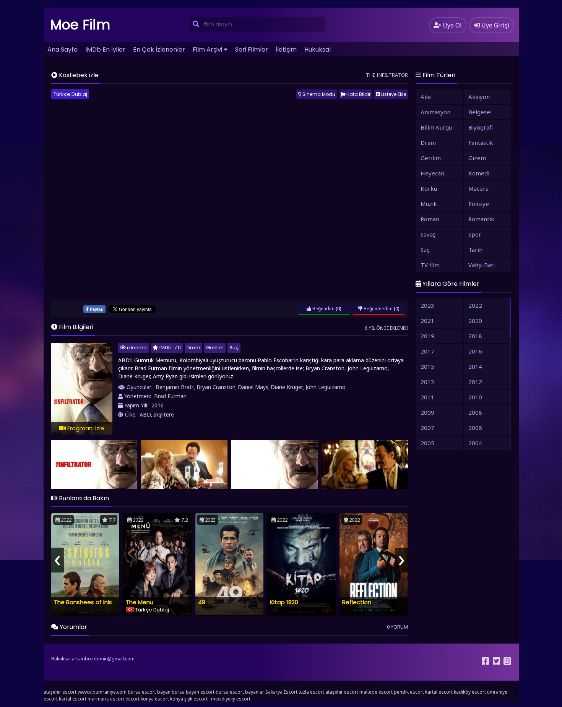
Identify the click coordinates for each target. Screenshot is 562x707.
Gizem (477, 158)
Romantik (481, 219)
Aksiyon (479, 97)
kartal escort (439, 692)
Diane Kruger (287, 387)
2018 (475, 336)
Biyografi (480, 127)
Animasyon (435, 112)
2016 (157, 405)
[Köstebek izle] (94, 464)
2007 (427, 427)
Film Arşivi (207, 49)
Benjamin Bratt (175, 387)
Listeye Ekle (393, 94)
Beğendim (323, 308)
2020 (475, 320)
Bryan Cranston (216, 387)
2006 (475, 427)
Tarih (475, 249)
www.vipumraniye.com (102, 692)
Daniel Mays (253, 387)
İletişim (286, 49)
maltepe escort (376, 692)
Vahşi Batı (481, 265)
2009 (427, 412)
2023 (427, 305)
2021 (427, 320)
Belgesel (480, 112)
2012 (475, 382)
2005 (427, 443)
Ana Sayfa (62, 49)
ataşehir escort (60, 692)
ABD (145, 414)
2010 (475, 397)
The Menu (139, 602)
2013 (427, 382)
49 (201, 602)
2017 (427, 351)
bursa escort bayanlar (240, 692)
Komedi (478, 173)
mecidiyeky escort (230, 699)
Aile (426, 97)
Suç (234, 347)
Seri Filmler (251, 49)
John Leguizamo (325, 387)
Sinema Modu (318, 94)
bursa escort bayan (149, 692)
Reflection (356, 602)
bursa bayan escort (193, 692)
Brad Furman (170, 396)
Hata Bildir (357, 94)
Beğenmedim (377, 308)
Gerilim (215, 347)
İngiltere (163, 414)
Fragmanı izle (85, 428)
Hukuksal (317, 49)
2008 (475, 412)
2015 (427, 366)
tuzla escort (311, 692)
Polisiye (478, 204)
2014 (475, 366)
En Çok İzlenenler (159, 49)
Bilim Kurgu (436, 127)
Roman (430, 219)
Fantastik (480, 142)
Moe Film (80, 24)
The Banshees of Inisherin (90, 602)
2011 (427, 397)
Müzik (429, 204)
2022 (475, 305)
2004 (475, 443)
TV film (430, 265)
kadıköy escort (470, 692)
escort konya (139, 699)
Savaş (428, 234)
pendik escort (409, 692)
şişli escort (196, 699)
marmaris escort (106, 699)
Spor (474, 234)
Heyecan (432, 173)
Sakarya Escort (281, 692)
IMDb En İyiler (105, 49)
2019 (427, 336)
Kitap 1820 (284, 602)
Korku (429, 188)
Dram (193, 347)
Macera (478, 188)
